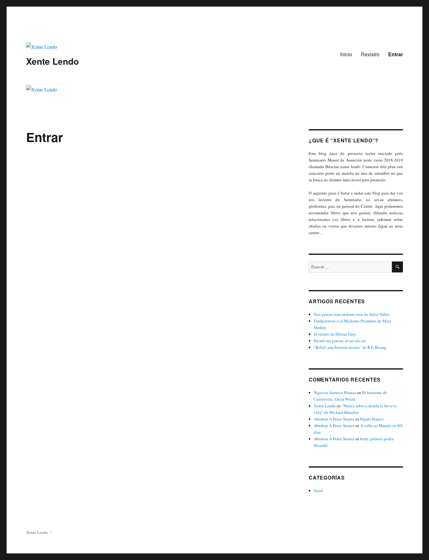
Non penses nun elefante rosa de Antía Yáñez (352, 314)
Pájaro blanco (371, 419)
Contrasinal (101, 194)
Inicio (346, 54)
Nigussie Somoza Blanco (335, 392)
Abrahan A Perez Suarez (334, 419)
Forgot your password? (158, 283)
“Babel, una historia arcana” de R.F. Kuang (350, 347)
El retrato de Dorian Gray (335, 334)
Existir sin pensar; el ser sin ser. (340, 340)
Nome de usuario (107, 166)
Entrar (395, 54)
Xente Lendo (52, 61)
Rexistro (370, 54)
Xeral (318, 490)
